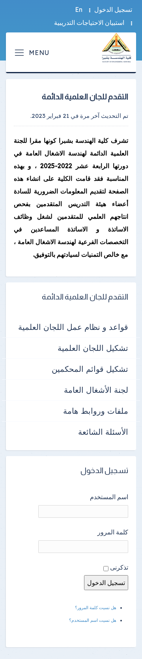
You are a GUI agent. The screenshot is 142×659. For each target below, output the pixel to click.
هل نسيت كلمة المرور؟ (95, 607)
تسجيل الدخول (113, 9)
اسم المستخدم (109, 497)
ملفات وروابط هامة (95, 411)
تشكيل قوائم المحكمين (90, 369)
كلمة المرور (112, 532)
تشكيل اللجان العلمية (93, 348)
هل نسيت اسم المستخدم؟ (92, 620)
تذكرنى (119, 567)
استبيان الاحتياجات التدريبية (89, 23)
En (78, 9)
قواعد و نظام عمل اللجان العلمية (73, 327)
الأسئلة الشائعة (103, 432)
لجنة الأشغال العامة (96, 390)
